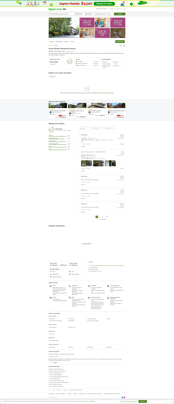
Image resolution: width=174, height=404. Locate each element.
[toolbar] (84, 14)
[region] (87, 401)
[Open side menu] (124, 9)
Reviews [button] (66, 41)
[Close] (171, 401)
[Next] (125, 110)
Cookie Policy (92, 401)
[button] (55, 9)
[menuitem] (102, 9)
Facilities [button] (72, 41)
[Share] (124, 45)
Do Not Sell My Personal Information (111, 393)
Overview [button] (52, 41)
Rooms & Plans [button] (59, 41)
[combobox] (62, 14)
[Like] (121, 45)
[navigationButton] (94, 217)
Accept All (143, 401)
